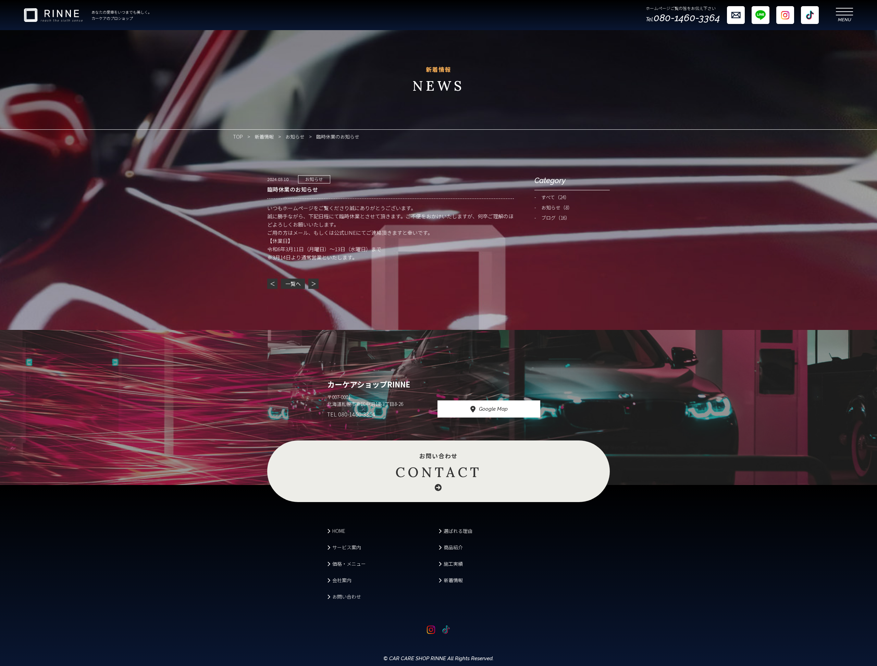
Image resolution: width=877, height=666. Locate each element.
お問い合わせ (438, 466)
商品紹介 (453, 547)
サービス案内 (346, 547)
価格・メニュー (349, 563)
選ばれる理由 (458, 530)
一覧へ (293, 283)
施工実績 (453, 563)
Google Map (493, 409)
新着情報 (264, 136)
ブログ (555, 217)
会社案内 (341, 580)
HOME (338, 530)
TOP (238, 136)
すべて (555, 197)
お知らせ (295, 136)
